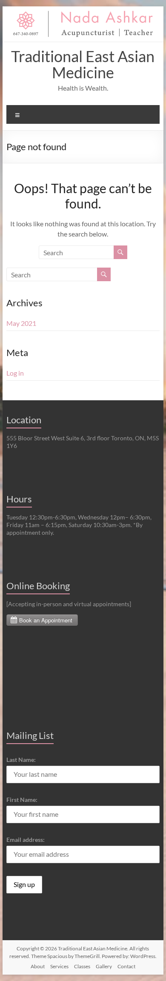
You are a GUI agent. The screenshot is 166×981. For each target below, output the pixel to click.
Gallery (104, 966)
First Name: (21, 799)
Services (59, 966)
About (38, 966)
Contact (126, 966)
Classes (82, 966)
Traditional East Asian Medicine (83, 64)
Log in (15, 373)
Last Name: (21, 759)
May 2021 (21, 323)
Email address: (25, 839)
